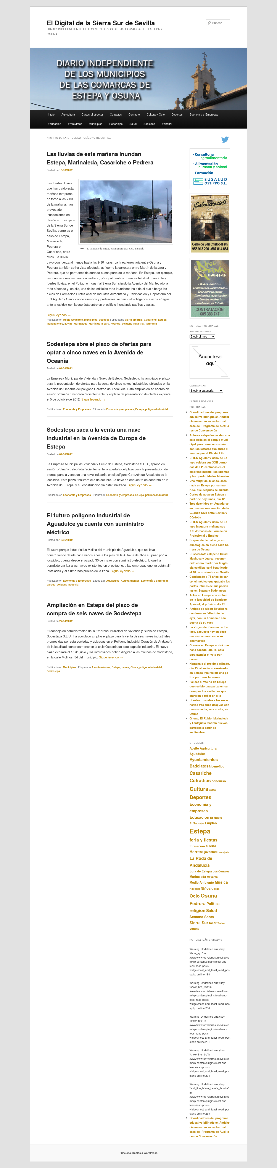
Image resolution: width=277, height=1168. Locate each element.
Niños (206, 888)
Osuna (209, 895)
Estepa (162, 320)
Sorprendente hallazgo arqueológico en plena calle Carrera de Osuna (209, 544)
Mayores (212, 877)
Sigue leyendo (59, 314)
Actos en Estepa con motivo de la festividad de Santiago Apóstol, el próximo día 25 (208, 599)
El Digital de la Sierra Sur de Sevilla (101, 22)
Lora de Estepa (201, 871)
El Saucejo (197, 823)
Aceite (194, 748)
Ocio (195, 896)
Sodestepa (53, 671)
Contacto (134, 114)
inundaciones (55, 323)
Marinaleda (80, 323)
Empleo (211, 823)
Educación (54, 124)
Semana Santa (202, 916)
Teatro (221, 923)
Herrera (196, 851)
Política (212, 903)
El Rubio (216, 817)
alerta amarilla (134, 320)
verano (194, 929)
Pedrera (116, 323)
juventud (210, 852)
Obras (134, 667)
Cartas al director (92, 114)
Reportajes (116, 124)
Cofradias (116, 114)
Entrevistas (75, 124)
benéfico (217, 766)
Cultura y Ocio (156, 114)
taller (213, 923)
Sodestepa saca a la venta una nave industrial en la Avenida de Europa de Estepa (96, 437)
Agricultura (68, 114)
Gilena (211, 845)
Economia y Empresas (204, 114)
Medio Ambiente (73, 320)
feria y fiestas (203, 840)
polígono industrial (133, 323)
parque (51, 584)
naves (125, 667)
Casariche (150, 320)
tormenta (151, 323)
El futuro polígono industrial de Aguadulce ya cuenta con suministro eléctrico (95, 523)
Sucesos (104, 320)
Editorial (167, 124)
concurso (219, 781)
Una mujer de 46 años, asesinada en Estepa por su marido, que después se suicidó (209, 485)
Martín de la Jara (99, 323)
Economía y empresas (120, 409)
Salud (133, 124)
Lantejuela (223, 852)
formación (197, 846)
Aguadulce (112, 580)
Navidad (195, 889)
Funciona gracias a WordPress (139, 1153)
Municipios (95, 124)
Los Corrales (221, 871)
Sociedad (149, 124)
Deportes (177, 114)
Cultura (199, 789)
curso (212, 790)
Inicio (51, 114)
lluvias (68, 323)
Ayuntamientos (130, 580)
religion (197, 910)
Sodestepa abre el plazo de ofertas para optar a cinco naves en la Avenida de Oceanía (99, 352)
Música (221, 882)
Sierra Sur (199, 922)
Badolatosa (200, 766)
